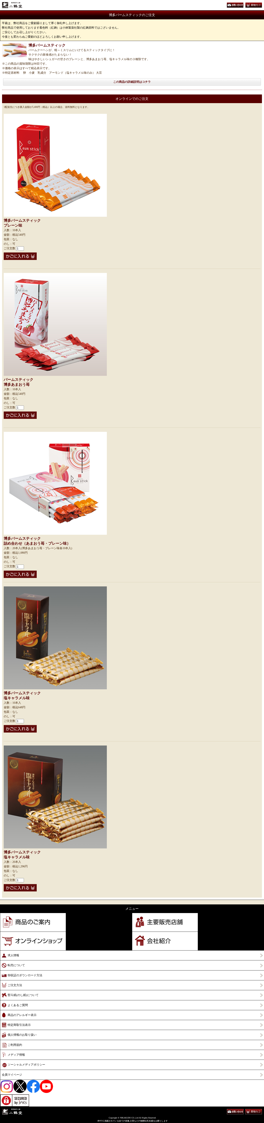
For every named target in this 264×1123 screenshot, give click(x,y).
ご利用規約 (15, 1044)
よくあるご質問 (18, 1005)
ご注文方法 (15, 985)
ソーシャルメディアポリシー (26, 1064)
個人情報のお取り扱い (22, 1034)
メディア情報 (16, 1054)
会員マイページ (12, 1074)
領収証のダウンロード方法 (25, 975)
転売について (16, 965)
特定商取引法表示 (19, 1024)
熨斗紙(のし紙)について (23, 995)
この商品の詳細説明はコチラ (132, 81)
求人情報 (13, 955)
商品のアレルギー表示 (22, 1015)
